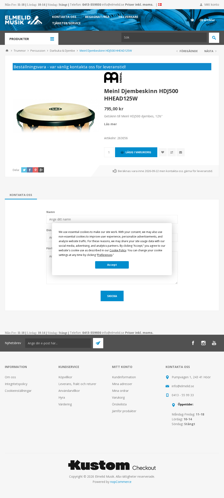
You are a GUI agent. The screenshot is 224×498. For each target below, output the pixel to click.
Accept (112, 265)
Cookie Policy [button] (118, 250)
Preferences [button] (104, 255)
